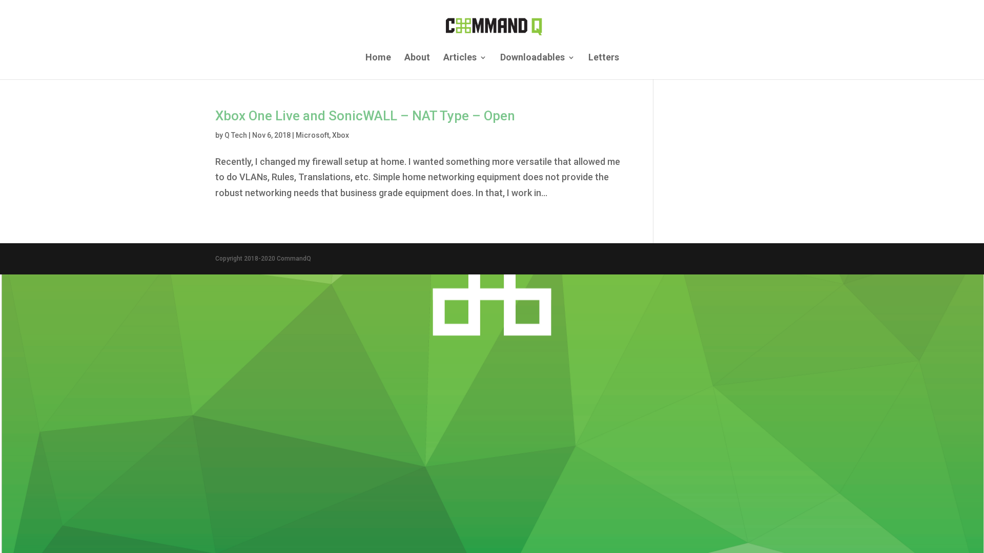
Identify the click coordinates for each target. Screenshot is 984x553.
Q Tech (235, 135)
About (417, 58)
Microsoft (312, 135)
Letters (603, 58)
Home (378, 58)
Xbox (340, 135)
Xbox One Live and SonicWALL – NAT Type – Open (365, 115)
